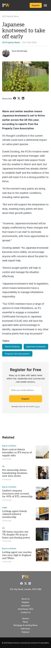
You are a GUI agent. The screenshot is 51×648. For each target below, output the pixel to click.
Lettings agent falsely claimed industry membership (14, 514)
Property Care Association (17, 354)
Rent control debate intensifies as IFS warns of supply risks (17, 452)
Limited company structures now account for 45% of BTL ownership (17, 493)
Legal (4, 507)
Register (36, 5)
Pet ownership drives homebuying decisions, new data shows (14, 473)
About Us (25, 599)
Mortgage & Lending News (26, 625)
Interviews (25, 628)
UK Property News (10, 16)
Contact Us (25, 612)
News (25, 622)
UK (3, 466)
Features (25, 632)
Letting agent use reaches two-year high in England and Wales (17, 555)
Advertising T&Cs (25, 609)
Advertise (25, 605)
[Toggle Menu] (45, 5)
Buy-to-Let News (9, 446)
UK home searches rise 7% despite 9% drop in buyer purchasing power (16, 534)
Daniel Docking (12, 346)
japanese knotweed (35, 346)
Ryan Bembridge (19, 51)
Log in (37, 406)
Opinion (25, 618)
